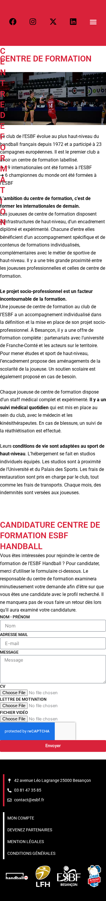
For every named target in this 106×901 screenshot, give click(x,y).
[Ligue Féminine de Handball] (43, 876)
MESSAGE (9, 652)
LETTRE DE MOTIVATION (23, 699)
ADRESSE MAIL (14, 634)
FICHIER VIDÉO (14, 712)
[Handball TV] (17, 876)
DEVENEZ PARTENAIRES (29, 829)
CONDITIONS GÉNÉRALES (31, 853)
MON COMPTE (20, 818)
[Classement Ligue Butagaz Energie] (94, 876)
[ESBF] (69, 876)
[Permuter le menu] (93, 22)
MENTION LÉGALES (25, 841)
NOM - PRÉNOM (15, 616)
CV (2, 686)
